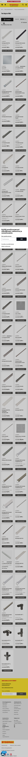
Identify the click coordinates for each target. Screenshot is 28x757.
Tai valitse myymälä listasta (7, 244)
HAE (22, 239)
